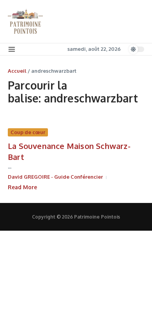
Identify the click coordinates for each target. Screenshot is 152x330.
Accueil (17, 71)
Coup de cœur (28, 132)
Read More (22, 187)
